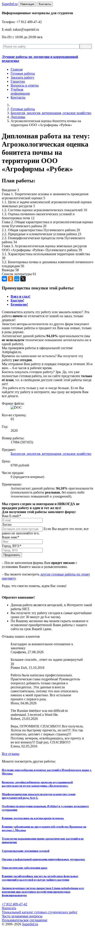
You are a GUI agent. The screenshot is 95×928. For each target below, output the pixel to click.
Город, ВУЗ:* (11, 546)
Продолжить (12, 555)
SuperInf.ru (30, 924)
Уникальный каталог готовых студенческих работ (39, 912)
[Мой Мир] (16, 278)
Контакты (18, 97)
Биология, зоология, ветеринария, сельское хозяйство (51, 113)
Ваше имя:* (10, 537)
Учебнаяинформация (20, 91)
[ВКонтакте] (4, 278)
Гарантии (18, 81)
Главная (17, 69)
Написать (9, 908)
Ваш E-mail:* (11, 516)
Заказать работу (22, 77)
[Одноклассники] (10, 278)
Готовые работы (23, 73)
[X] (23, 278)
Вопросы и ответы (25, 85)
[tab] (20, 296)
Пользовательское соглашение (24, 920)
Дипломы (18, 117)
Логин (6, 524)
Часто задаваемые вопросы (22, 916)
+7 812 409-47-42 (14, 904)
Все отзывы (10, 754)
